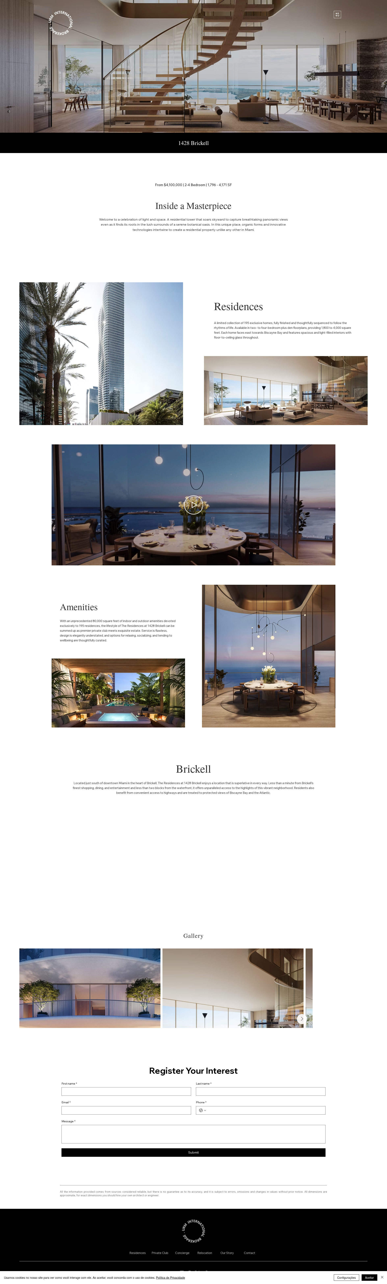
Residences (137, 1253)
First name (69, 1083)
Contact (249, 1253)
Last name (203, 1083)
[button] (337, 14)
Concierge (182, 1253)
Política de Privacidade (170, 1278)
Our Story (227, 1253)
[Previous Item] (29, 988)
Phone (201, 1102)
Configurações (346, 1278)
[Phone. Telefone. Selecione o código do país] (203, 1110)
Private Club (160, 1253)
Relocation (204, 1253)
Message (68, 1121)
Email (66, 1102)
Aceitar (369, 1278)
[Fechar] (382, 1277)
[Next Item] (358, 988)
